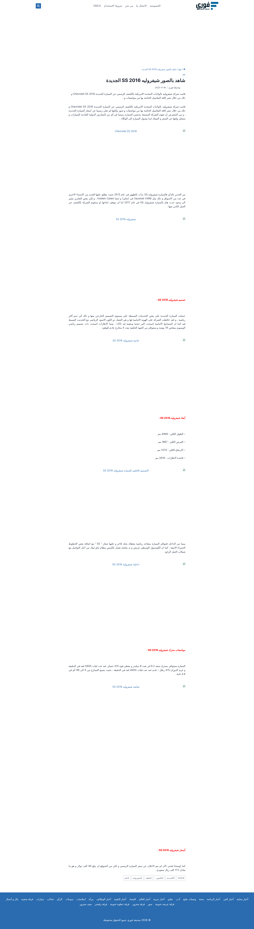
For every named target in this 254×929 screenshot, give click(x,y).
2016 (181, 878)
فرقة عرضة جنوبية (164, 904)
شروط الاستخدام (113, 5)
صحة (201, 899)
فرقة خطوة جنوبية (119, 904)
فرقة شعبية (27, 899)
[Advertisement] (127, 33)
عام (184, 74)
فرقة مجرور (138, 904)
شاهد (149, 878)
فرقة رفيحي (101, 904)
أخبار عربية (159, 899)
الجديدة (170, 878)
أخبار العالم (144, 899)
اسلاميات (81, 899)
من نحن (129, 5)
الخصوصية (155, 5)
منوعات (69, 899)
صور (150, 904)
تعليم (170, 899)
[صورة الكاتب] (183, 87)
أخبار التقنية (120, 899)
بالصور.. (159, 878)
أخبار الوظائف (103, 899)
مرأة (91, 899)
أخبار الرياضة (213, 899)
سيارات (40, 899)
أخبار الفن (228, 899)
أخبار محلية (242, 899)
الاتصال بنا (141, 5)
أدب (178, 899)
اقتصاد (132, 899)
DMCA (97, 5)
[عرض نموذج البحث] (38, 6)
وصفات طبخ (189, 899)
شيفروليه (137, 878)
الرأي (59, 899)
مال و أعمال (12, 899)
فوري (171, 87)
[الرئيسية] (184, 69)
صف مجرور (86, 904)
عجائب (50, 899)
